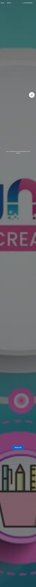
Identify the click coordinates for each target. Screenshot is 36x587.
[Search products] (31, 94)
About (9, 3)
